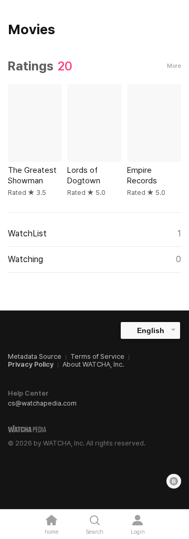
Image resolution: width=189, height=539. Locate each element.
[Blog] (173, 481)
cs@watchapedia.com (42, 403)
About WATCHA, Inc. (93, 364)
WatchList (94, 234)
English (150, 330)
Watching (94, 259)
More (174, 66)
